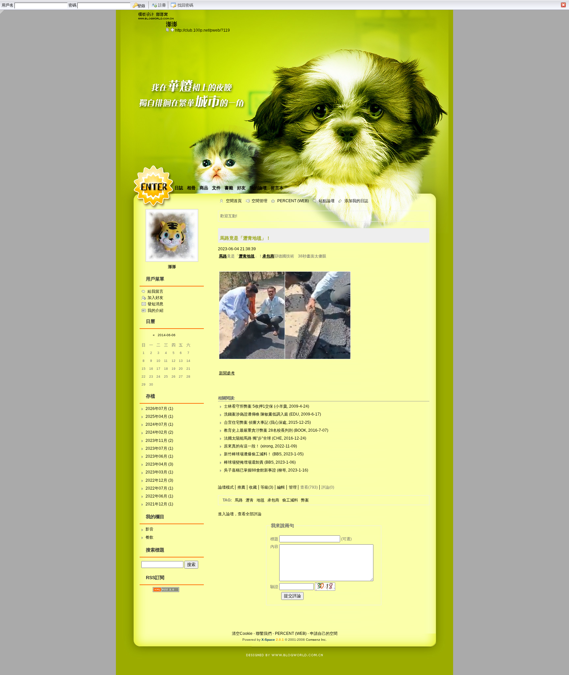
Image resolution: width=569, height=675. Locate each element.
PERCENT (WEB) (293, 201)
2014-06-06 (167, 335)
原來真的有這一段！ (241, 446)
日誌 (179, 187)
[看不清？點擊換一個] (325, 586)
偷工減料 (290, 500)
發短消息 (155, 304)
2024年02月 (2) (159, 432)
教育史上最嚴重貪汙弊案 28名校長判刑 (258, 430)
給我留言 (155, 291)
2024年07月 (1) (159, 424)
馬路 (239, 500)
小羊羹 (281, 406)
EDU (294, 414)
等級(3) (266, 487)
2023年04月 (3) (159, 464)
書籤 (229, 187)
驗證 (274, 586)
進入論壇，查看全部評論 (239, 514)
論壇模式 (226, 487)
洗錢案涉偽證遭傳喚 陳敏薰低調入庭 (256, 414)
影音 (149, 529)
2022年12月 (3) (159, 480)
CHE (277, 438)
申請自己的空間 (324, 633)
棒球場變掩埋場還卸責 (243, 462)
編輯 (281, 487)
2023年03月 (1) (159, 472)
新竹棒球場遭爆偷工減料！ (247, 454)
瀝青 (250, 500)
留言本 (277, 187)
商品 (204, 187)
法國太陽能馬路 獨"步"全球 (247, 438)
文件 (216, 187)
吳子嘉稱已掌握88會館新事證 (250, 470)
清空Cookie (242, 633)
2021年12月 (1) (159, 504)
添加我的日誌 (356, 201)
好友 (241, 187)
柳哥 (282, 470)
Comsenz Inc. (316, 639)
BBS (278, 454)
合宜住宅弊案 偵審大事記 (246, 422)
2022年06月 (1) (159, 496)
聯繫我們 (264, 633)
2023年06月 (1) (159, 456)
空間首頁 (234, 201)
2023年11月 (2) (159, 440)
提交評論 (292, 595)
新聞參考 (227, 373)
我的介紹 (155, 310)
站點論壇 (327, 201)
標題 (274, 539)
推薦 (241, 487)
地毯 (260, 500)
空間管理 (259, 201)
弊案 (305, 500)
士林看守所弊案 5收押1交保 (248, 406)
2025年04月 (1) (159, 416)
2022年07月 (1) (159, 488)
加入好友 (155, 297)
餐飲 (149, 537)
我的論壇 (258, 187)
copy (168, 29)
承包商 (273, 500)
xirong (267, 446)
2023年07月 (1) (159, 448)
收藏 (253, 487)
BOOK (300, 430)
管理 (293, 487)
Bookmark (173, 29)
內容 (274, 546)
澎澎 (172, 266)
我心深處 (278, 422)
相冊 (191, 187)
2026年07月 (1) (159, 408)
